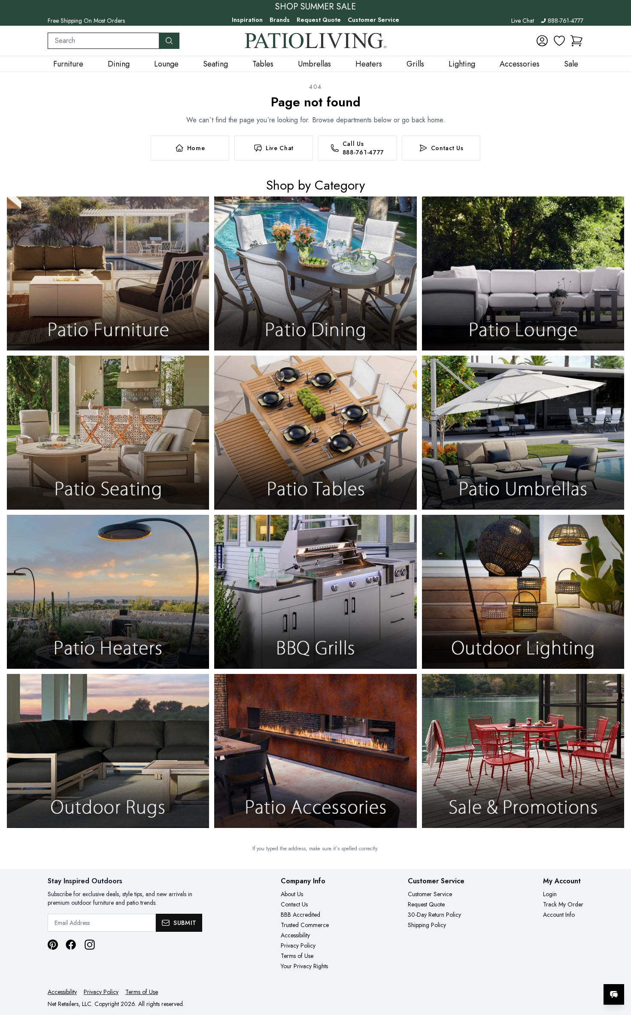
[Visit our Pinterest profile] (53, 944)
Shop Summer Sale (315, 7)
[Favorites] (559, 41)
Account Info (559, 914)
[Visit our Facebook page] (71, 945)
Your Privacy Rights (304, 966)
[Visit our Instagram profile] (90, 945)
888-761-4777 (565, 20)
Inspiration (247, 19)
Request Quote (319, 19)
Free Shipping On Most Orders (86, 20)
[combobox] (103, 40)
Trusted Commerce (305, 925)
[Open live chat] (614, 994)
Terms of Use (297, 956)
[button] (576, 41)
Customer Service (373, 19)
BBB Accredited (300, 914)
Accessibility (295, 935)
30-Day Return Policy (434, 914)
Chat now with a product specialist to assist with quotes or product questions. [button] (553, 971)
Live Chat (522, 20)
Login (550, 894)
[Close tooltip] (617, 968)
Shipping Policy (427, 925)
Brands (280, 19)
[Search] (169, 41)
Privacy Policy (298, 945)
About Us (292, 894)
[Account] (542, 41)
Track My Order (563, 904)
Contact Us (294, 904)
